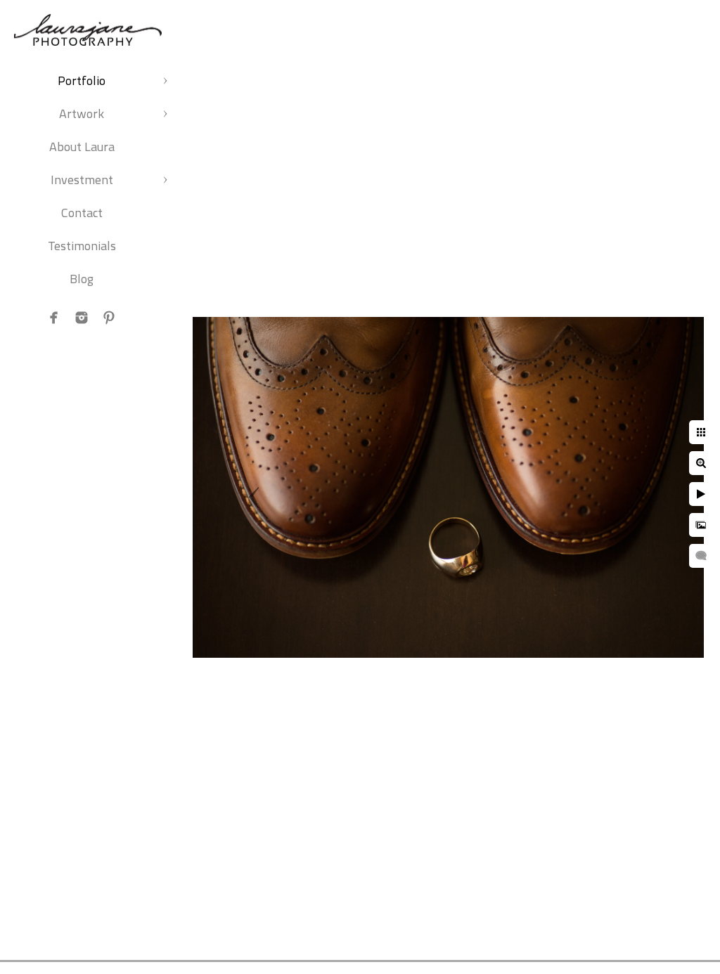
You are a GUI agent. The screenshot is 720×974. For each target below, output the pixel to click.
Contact (82, 212)
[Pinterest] (109, 318)
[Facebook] (54, 318)
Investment (82, 179)
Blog (82, 278)
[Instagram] (82, 318)
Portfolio (81, 80)
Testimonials (82, 245)
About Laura (82, 146)
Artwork (81, 113)
